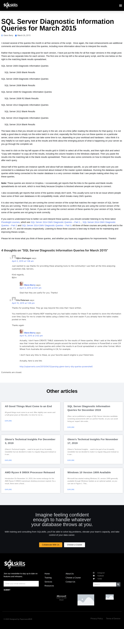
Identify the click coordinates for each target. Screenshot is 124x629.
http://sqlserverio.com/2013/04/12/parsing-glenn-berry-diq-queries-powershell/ (56, 366)
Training (48, 578)
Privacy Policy (97, 619)
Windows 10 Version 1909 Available (89, 472)
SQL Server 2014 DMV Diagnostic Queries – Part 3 (46, 225)
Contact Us (70, 582)
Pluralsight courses (10, 222)
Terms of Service (113, 619)
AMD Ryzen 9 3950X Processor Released (30, 472)
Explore (8, 421)
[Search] (118, 584)
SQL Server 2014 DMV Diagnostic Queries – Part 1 (55, 222)
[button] (120, 5)
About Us (70, 574)
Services (48, 582)
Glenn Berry (29, 285)
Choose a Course (73, 578)
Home (47, 574)
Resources (49, 586)
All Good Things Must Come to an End (28, 406)
